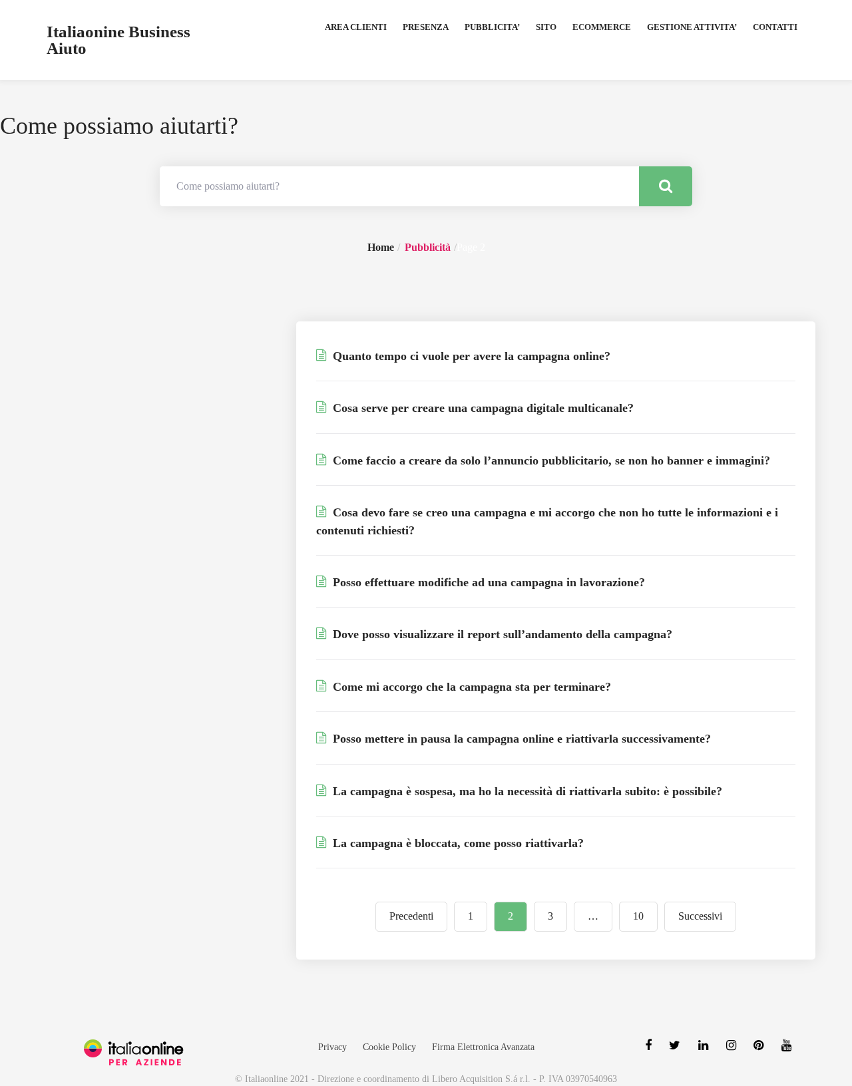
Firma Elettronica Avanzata (483, 1047)
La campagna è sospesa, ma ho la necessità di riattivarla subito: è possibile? (525, 791)
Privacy (332, 1047)
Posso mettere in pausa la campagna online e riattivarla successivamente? (520, 738)
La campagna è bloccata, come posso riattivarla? (456, 843)
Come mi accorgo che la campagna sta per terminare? (470, 686)
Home (380, 247)
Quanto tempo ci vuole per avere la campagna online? (469, 356)
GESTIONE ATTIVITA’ (692, 27)
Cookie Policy (389, 1047)
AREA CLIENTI (356, 27)
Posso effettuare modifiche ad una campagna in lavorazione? (487, 582)
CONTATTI (775, 27)
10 (638, 916)
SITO (546, 27)
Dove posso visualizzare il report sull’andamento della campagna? (500, 634)
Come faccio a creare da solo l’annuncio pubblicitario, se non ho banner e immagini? (549, 460)
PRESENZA (426, 27)
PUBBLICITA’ (492, 27)
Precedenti (411, 916)
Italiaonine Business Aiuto (118, 40)
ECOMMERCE (601, 27)
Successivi (700, 916)
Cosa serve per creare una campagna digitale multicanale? (481, 408)
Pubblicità (428, 247)
